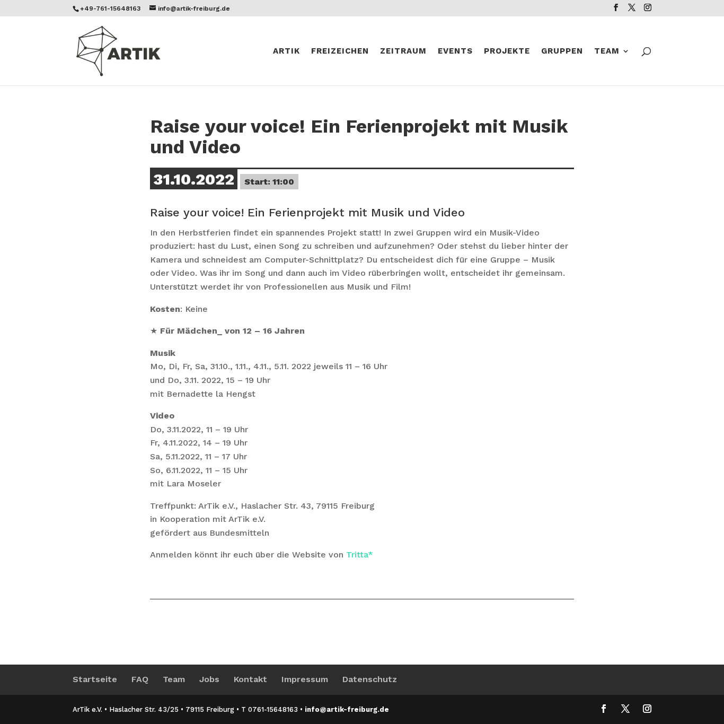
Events (455, 51)
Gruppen (562, 51)
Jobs (209, 679)
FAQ (139, 679)
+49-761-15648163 (110, 8)
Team (607, 51)
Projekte (507, 51)
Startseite (95, 679)
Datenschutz (369, 679)
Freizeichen (340, 51)
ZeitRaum (403, 51)
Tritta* (359, 554)
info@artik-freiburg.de (347, 709)
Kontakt (250, 679)
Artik (286, 51)
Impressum (304, 679)
